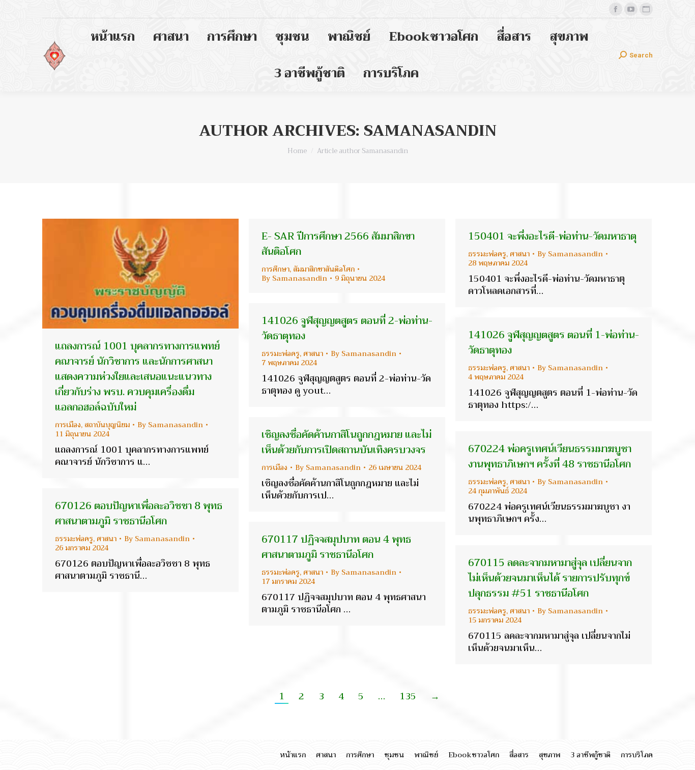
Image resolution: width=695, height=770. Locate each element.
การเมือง (68, 425)
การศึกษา (275, 269)
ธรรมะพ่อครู (487, 254)
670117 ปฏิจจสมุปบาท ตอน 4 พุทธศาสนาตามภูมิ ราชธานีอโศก (336, 547)
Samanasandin (430, 130)
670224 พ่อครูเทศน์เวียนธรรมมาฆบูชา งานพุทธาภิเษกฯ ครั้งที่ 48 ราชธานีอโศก (549, 456)
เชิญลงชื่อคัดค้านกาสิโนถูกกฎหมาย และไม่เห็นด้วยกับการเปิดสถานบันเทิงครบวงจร (346, 442)
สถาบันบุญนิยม (107, 425)
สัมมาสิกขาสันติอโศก (324, 269)
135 (407, 696)
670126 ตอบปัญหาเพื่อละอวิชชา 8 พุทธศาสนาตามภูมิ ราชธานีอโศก (138, 513)
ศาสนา (520, 254)
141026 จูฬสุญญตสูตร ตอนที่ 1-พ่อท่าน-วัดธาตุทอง (553, 342)
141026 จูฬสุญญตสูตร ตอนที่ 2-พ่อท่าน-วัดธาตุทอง (347, 328)
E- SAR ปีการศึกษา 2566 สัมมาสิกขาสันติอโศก (338, 243)
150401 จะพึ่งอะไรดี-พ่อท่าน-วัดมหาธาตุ (552, 236)
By (170, 424)
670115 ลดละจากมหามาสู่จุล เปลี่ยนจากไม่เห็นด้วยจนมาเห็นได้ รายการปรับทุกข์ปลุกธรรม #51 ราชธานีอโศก (550, 578)
